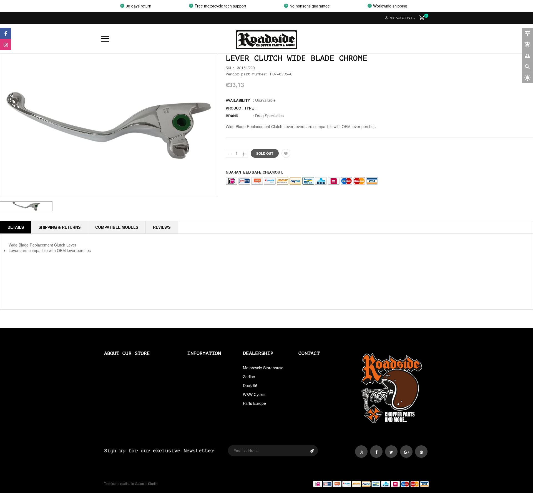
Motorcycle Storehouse (263, 367)
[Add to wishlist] (285, 153)
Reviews (161, 227)
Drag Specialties (269, 115)
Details (15, 227)
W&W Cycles (254, 394)
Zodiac (249, 376)
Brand (232, 115)
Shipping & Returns (60, 227)
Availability (238, 100)
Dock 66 (250, 385)
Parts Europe (254, 403)
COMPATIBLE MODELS (116, 227)
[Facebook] (5, 33)
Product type (240, 108)
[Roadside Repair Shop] (350, 484)
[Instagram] (5, 44)
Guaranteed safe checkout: (254, 172)
